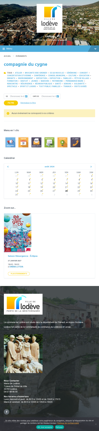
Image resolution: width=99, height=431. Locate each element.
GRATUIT (24, 81)
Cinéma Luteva (16, 267)
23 (91, 187)
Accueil (7, 56)
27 (16, 176)
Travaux (67, 86)
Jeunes (34, 81)
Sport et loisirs (28, 86)
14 (66, 183)
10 (16, 183)
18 (29, 187)
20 (54, 187)
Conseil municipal (57, 76)
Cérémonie (72, 73)
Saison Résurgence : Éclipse (23, 256)
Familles (67, 78)
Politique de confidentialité (68, 423)
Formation (12, 81)
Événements (21, 56)
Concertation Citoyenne (19, 76)
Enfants (11, 78)
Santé (58, 84)
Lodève (49, 36)
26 (41, 191)
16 (91, 183)
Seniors (67, 84)
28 (29, 176)
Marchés (45, 81)
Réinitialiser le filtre (28, 103)
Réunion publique (43, 84)
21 (66, 187)
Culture (72, 76)
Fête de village (81, 78)
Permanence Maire (74, 81)
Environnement (25, 78)
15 (79, 183)
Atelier (18, 73)
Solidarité (79, 84)
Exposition (41, 78)
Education (84, 76)
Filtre (11, 103)
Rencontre (12, 84)
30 (54, 176)
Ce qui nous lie (57, 73)
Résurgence (26, 84)
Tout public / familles (49, 86)
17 (16, 187)
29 (41, 176)
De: (7, 96)
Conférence (39, 76)
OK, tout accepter (45, 427)
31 (66, 176)
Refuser (59, 427)
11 (29, 183)
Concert (84, 73)
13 (54, 183)
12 (41, 183)
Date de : (36, 96)
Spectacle (12, 86)
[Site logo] (50, 32)
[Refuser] (95, 424)
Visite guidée (80, 86)
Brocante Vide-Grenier (36, 73)
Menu (9, 48)
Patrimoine (57, 81)
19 (41, 187)
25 (29, 191)
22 (79, 187)
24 (16, 191)
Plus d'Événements (19, 274)
